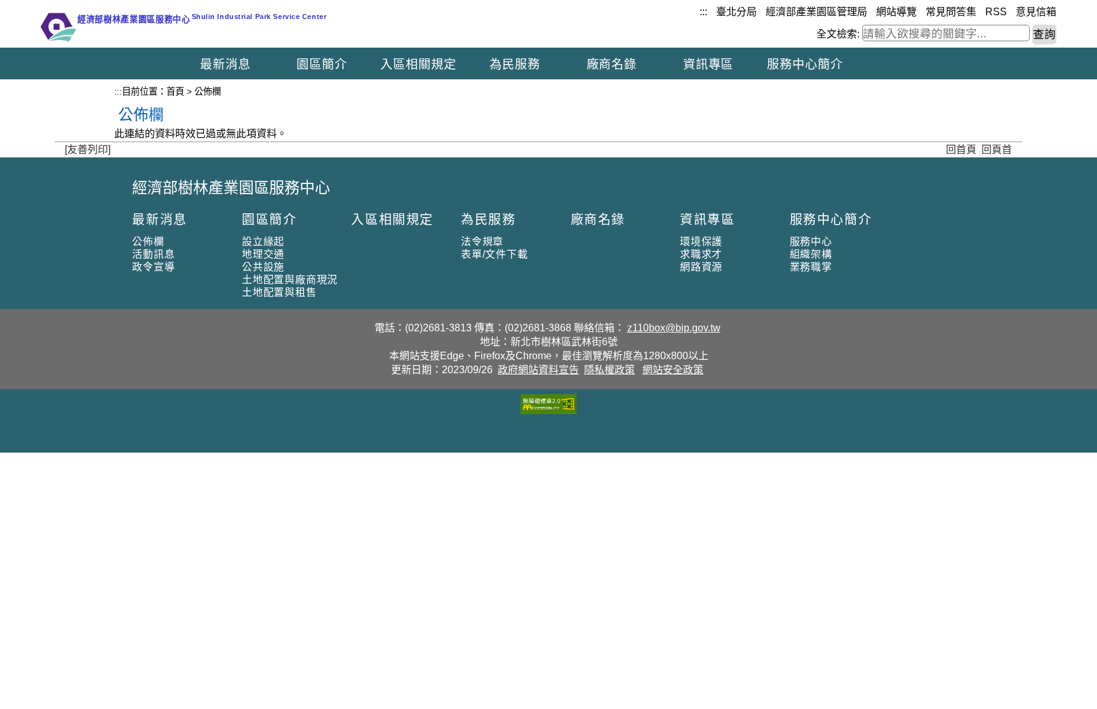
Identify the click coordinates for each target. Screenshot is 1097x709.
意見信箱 (1036, 11)
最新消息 (225, 64)
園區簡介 (321, 64)
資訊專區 (708, 64)
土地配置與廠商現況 (290, 279)
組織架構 (811, 254)
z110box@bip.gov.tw (674, 327)
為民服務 (514, 64)
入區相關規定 (418, 64)
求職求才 (701, 254)
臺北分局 (736, 11)
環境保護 (701, 241)
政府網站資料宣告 (538, 369)
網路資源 (701, 267)
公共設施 (263, 267)
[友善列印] (87, 149)
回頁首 (996, 149)
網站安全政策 (672, 369)
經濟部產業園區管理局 (816, 11)
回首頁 (961, 149)
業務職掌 (811, 267)
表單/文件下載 (494, 254)
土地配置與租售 (279, 292)
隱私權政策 (609, 369)
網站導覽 (896, 11)
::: (703, 11)
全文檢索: (838, 34)
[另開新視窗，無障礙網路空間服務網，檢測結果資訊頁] (548, 410)
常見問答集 (951, 11)
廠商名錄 (612, 64)
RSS (996, 11)
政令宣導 (153, 267)
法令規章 (482, 241)
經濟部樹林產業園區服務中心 (231, 187)
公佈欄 (148, 241)
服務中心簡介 (805, 64)
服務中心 (811, 241)
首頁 (175, 91)
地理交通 (263, 254)
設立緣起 (263, 241)
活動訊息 (153, 254)
